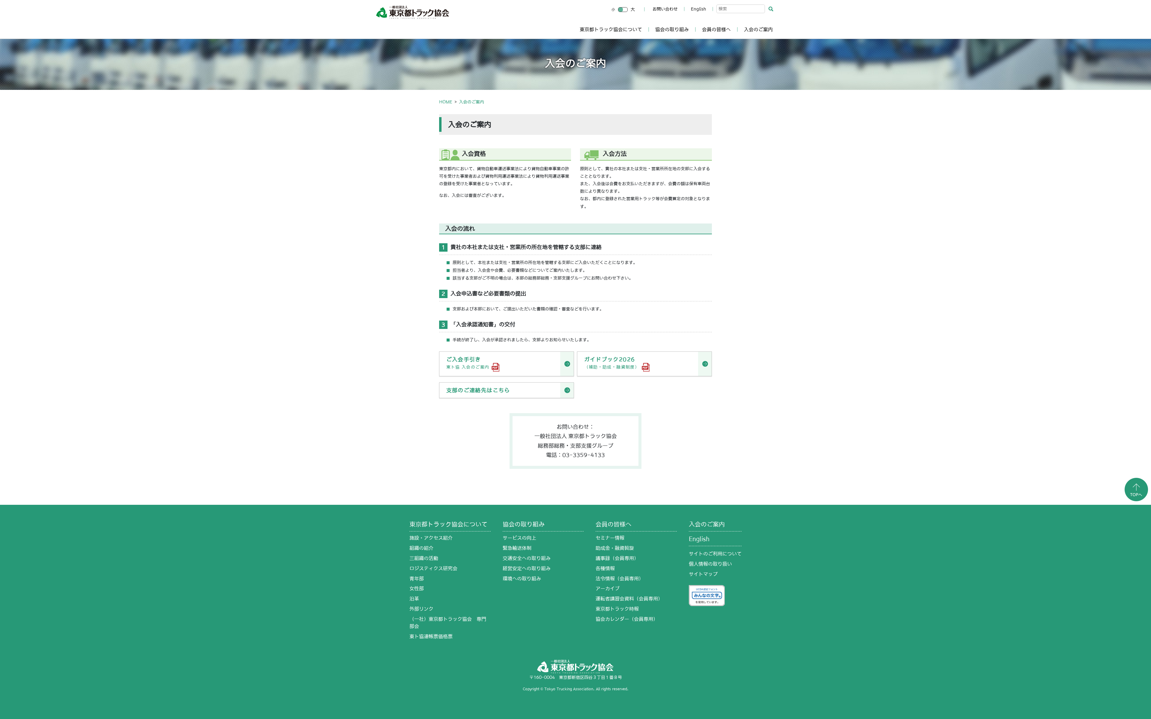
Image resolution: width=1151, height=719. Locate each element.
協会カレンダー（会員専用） (627, 619)
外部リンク (421, 608)
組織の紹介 (421, 548)
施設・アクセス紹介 (431, 537)
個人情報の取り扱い (710, 563)
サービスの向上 (519, 537)
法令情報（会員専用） (620, 578)
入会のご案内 (758, 29)
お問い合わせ (665, 9)
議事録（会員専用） (617, 558)
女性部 (416, 588)
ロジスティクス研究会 (433, 568)
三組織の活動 (423, 558)
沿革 (414, 598)
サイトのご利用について (715, 553)
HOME (445, 102)
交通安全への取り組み (527, 558)
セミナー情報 (610, 537)
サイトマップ (703, 574)
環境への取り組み (522, 578)
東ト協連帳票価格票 (431, 636)
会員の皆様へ (716, 29)
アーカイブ (608, 588)
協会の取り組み (672, 29)
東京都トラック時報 (617, 608)
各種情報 (605, 568)
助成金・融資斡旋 (615, 548)
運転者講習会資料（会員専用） (629, 598)
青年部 (416, 578)
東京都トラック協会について (611, 29)
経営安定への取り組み (527, 568)
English (698, 9)
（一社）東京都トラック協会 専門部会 (447, 623)
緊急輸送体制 (517, 548)
